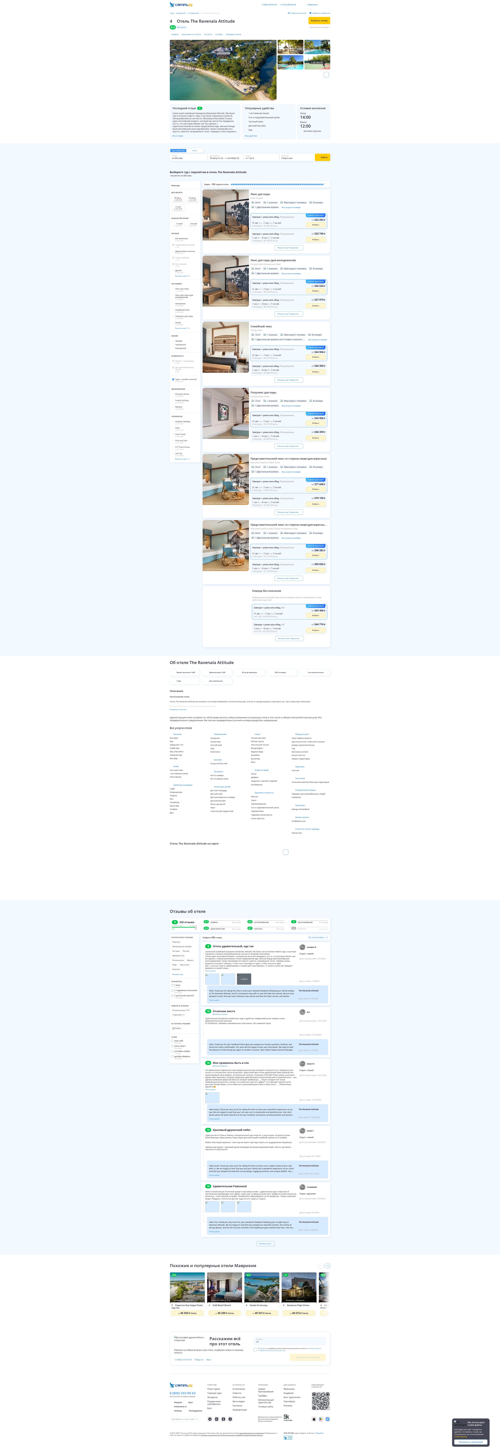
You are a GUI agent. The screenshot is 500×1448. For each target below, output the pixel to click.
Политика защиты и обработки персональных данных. (242, 1435)
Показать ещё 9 (181, 459)
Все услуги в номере (291, 207)
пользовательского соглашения (251, 1433)
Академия (288, 1393)
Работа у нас (239, 1397)
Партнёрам (289, 1401)
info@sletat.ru (180, 1406)
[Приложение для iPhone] (314, 1419)
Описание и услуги (191, 34)
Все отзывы (178, 136)
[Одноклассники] (223, 1419)
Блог (209, 1408)
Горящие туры (214, 1393)
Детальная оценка (220, 1014)
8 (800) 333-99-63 (269, 4)
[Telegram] (210, 1419)
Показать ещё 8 (181, 276)
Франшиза (289, 1389)
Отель (194, 150)
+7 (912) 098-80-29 (288, 4)
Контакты (237, 1405)
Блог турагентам (292, 1397)
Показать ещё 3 (181, 328)
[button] (223, 70)
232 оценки (181, 27)
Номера (175, 34)
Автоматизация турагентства (266, 1401)
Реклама (288, 1405)
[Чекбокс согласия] (255, 1349)
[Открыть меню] (322, 5)
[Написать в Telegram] (300, 5)
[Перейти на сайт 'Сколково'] (288, 1419)
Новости (237, 1393)
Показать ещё (177, 974)
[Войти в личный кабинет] (328, 5)
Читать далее (210, 971)
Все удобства (251, 136)
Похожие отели (233, 34)
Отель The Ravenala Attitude (206, 21)
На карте (208, 34)
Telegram (199, 1359)
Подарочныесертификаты (213, 1402)
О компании (239, 1389)
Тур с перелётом (178, 150)
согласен (263, 1348)
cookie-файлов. (460, 1436)
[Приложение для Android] (320, 1419)
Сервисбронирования (265, 1390)
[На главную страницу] (183, 4)
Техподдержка (195, 1410)
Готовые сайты (265, 1406)
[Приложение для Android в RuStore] (327, 1419)
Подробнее (319, 1433)
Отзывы (219, 34)
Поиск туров (213, 1389)
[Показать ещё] (327, 1265)
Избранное (312, 4)
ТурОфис (262, 1395)
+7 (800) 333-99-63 (183, 1359)
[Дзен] (230, 1419)
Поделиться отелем (298, 13)
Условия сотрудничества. (210, 1435)
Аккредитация (240, 1409)
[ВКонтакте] (216, 1419)
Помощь (178, 1410)
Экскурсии (212, 1397)
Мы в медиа (239, 1401)
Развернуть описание (178, 709)
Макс (208, 1359)
